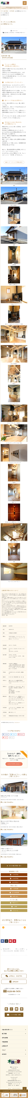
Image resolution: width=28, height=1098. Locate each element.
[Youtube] (10, 941)
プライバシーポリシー (16, 1088)
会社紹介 (4, 1054)
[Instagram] (6, 941)
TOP (2, 11)
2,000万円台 (11, 32)
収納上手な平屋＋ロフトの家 (9, 796)
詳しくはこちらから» (7, 802)
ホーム (9, 1088)
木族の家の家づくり (7, 1029)
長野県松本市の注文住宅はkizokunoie (18, 1091)
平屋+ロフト (22, 32)
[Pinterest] (14, 941)
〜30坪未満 (11, 11)
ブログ (3, 1050)
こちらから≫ (17, 722)
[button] (14, 162)
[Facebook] (2, 941)
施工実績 (6, 11)
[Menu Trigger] (25, 3)
